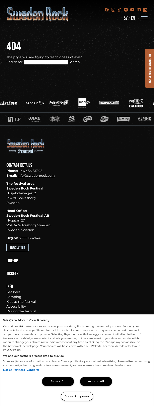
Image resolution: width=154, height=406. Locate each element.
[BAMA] (73, 119)
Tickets (12, 274)
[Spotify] (126, 9)
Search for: (14, 62)
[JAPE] (20, 119)
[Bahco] (132, 102)
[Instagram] (113, 9)
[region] (77, 360)
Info (9, 286)
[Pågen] (89, 119)
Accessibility (16, 306)
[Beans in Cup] (31, 102)
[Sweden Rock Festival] (37, 14)
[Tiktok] (119, 9)
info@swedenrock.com (36, 175)
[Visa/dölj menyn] (144, 18)
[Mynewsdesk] (138, 9)
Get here (13, 292)
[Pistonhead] (55, 102)
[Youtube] (132, 9)
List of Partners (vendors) (21, 369)
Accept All (96, 381)
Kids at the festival (21, 302)
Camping (13, 297)
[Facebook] (106, 9)
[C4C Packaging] (57, 119)
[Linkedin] (145, 9)
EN (133, 18)
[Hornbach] (105, 102)
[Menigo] (80, 102)
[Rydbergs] (108, 119)
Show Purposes (77, 396)
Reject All (58, 381)
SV (126, 18)
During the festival (21, 311)
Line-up (12, 261)
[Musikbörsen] (40, 119)
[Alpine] (129, 119)
